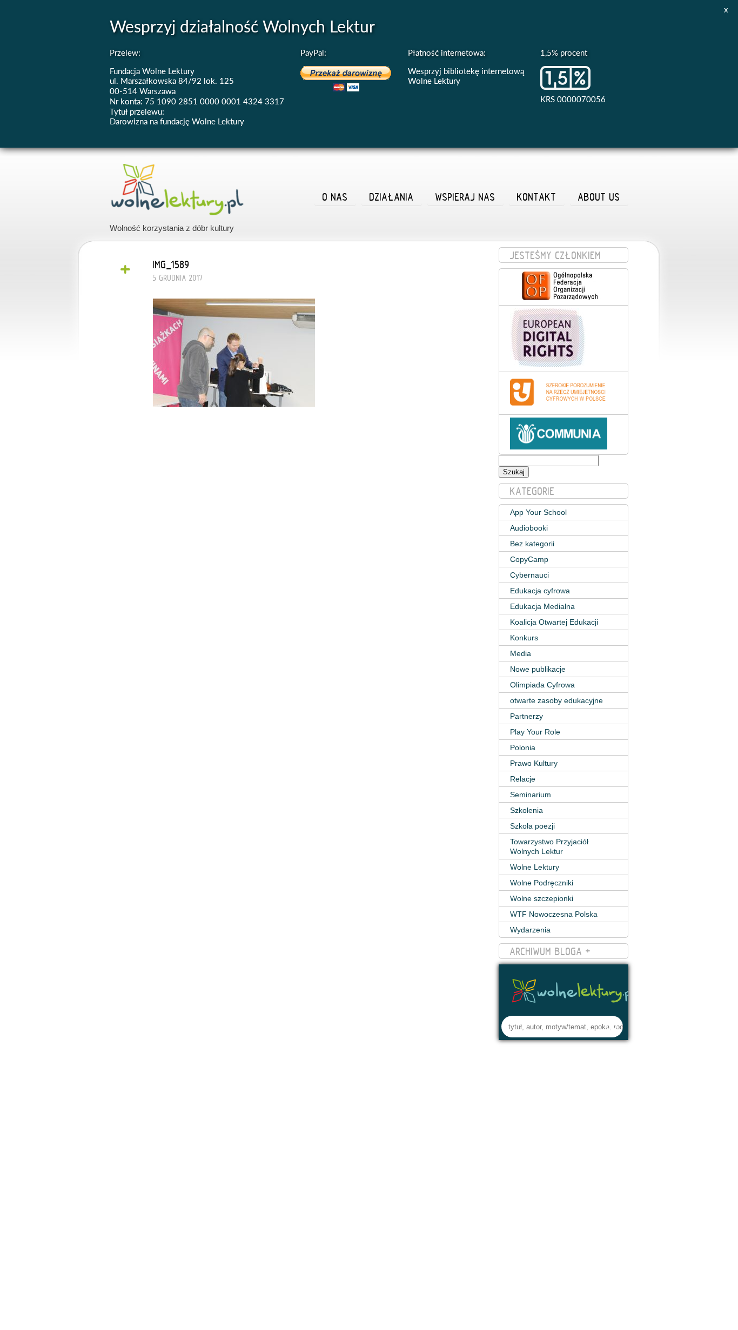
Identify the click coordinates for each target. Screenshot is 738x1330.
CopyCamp (529, 559)
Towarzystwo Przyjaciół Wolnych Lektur (549, 846)
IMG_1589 (171, 264)
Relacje (522, 779)
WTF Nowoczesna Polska (554, 914)
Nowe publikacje (538, 669)
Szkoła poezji (532, 826)
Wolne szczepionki (541, 898)
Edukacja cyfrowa (540, 590)
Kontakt (536, 196)
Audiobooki (529, 528)
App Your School (538, 512)
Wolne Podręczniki (541, 882)
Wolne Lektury (534, 867)
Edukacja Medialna (542, 606)
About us (599, 196)
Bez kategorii (532, 543)
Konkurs (524, 637)
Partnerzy (526, 716)
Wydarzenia (530, 929)
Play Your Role (535, 731)
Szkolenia (526, 810)
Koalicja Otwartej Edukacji (554, 622)
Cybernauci (529, 575)
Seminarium (530, 794)
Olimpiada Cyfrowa (542, 684)
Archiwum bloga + (550, 951)
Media (520, 653)
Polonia (522, 747)
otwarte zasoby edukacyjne (556, 700)
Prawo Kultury (534, 763)
